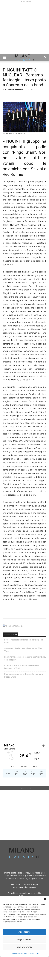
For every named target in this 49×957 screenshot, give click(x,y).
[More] (37, 96)
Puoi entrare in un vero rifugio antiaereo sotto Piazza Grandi (23, 675)
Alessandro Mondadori (14, 90)
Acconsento (24, 932)
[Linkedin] (24, 96)
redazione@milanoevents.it (24, 887)
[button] (45, 899)
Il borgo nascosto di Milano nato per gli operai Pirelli (23, 641)
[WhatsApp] (18, 96)
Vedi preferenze (24, 947)
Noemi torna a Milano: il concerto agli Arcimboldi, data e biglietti (25, 658)
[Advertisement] (24, 28)
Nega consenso (24, 939)
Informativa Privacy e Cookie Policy (26, 953)
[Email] (30, 96)
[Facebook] (5, 96)
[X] (11, 96)
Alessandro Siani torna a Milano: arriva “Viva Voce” (23, 649)
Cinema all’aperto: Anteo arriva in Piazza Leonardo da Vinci (21, 666)
